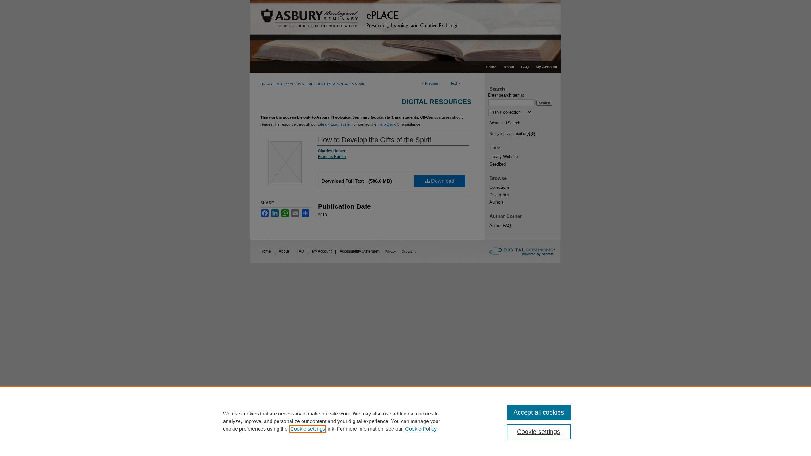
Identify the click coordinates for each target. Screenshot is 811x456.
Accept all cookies (539, 412)
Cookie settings (307, 429)
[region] (405, 421)
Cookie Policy (421, 429)
